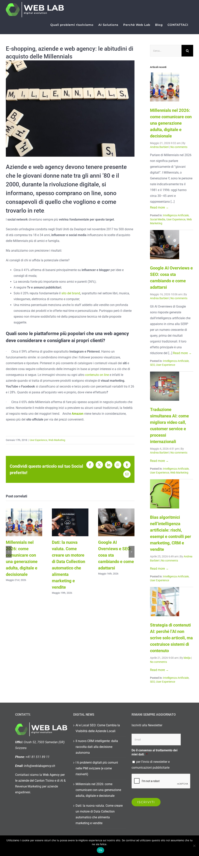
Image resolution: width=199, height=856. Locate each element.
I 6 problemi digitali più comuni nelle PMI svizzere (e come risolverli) (97, 768)
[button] (9, 552)
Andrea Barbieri (159, 147)
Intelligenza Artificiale (176, 215)
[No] (194, 846)
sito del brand (70, 293)
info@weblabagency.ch (39, 766)
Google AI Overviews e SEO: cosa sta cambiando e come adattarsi (116, 522)
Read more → (159, 207)
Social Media (157, 219)
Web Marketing (56, 440)
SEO (152, 365)
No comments (178, 147)
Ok (100, 850)
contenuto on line (97, 375)
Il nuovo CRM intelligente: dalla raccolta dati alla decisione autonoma (97, 746)
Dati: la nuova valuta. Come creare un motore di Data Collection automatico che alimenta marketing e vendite (70, 522)
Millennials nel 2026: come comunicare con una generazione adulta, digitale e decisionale (24, 522)
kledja (187, 658)
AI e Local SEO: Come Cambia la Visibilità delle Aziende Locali (98, 728)
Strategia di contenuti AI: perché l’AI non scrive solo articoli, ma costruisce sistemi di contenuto (171, 638)
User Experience (38, 440)
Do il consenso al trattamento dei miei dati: (154, 752)
